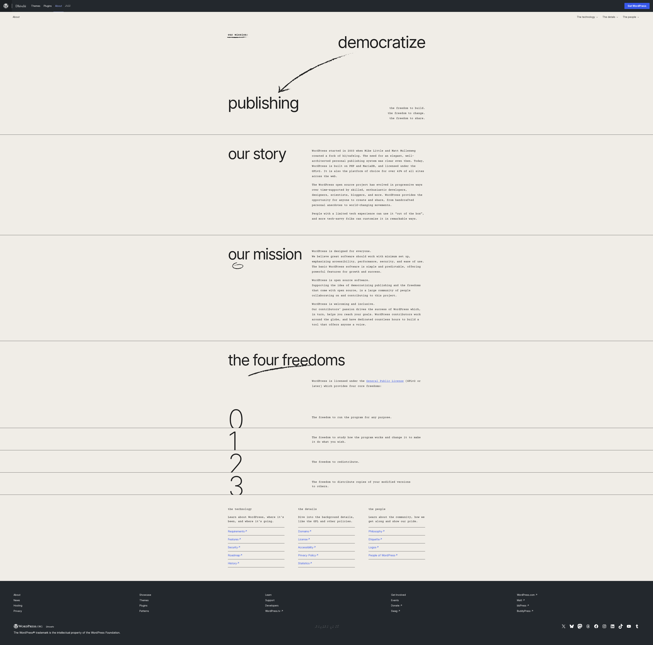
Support (269, 600)
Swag (395, 610)
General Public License (385, 381)
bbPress (523, 605)
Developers (272, 605)
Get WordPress (637, 5)
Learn (268, 594)
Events (395, 600)
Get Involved (398, 594)
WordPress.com (527, 594)
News (17, 600)
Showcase (145, 594)
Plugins (143, 605)
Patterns (144, 610)
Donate (396, 605)
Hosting (18, 605)
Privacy (18, 610)
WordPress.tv (274, 610)
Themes (144, 600)
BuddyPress (525, 610)
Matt (521, 600)
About (17, 594)
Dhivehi (50, 626)
